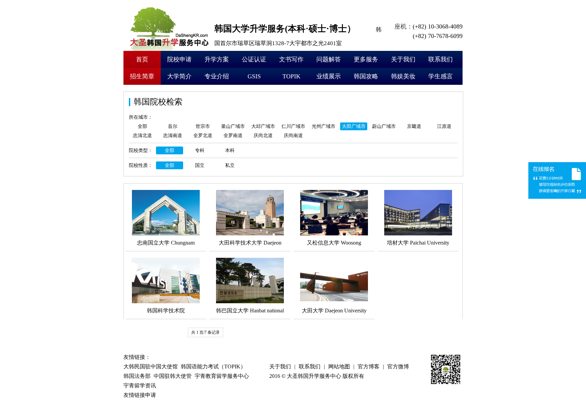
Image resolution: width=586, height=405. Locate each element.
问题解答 (328, 59)
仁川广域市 (293, 126)
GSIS (254, 76)
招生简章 (142, 76)
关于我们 (403, 59)
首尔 (172, 126)
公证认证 (254, 59)
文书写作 (291, 59)
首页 (142, 59)
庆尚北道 (263, 135)
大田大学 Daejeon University (334, 310)
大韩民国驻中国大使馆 (150, 366)
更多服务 (366, 59)
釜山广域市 (233, 126)
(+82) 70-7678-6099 (438, 36)
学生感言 (440, 76)
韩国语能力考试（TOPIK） (213, 366)
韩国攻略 (366, 76)
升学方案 (216, 59)
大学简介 (179, 76)
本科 (230, 150)
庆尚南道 (293, 135)
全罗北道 (202, 135)
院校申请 (179, 59)
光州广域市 (323, 126)
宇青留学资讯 (139, 385)
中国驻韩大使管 (173, 376)
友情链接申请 (139, 395)
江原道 (444, 126)
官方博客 (368, 366)
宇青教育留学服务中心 (222, 376)
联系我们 (440, 59)
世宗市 (203, 126)
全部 (142, 126)
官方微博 (398, 366)
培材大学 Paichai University (418, 243)
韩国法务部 (137, 376)
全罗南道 (232, 135)
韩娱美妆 (403, 76)
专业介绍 (216, 76)
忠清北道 (142, 135)
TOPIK (291, 76)
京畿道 (414, 126)
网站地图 (339, 366)
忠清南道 (172, 135)
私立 (230, 165)
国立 (199, 165)
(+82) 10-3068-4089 (438, 26)
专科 (199, 150)
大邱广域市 (263, 126)
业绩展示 (328, 76)
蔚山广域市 (384, 126)
